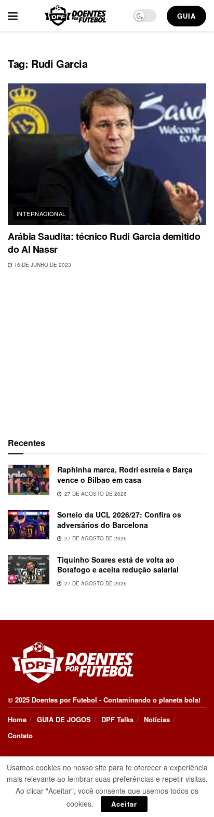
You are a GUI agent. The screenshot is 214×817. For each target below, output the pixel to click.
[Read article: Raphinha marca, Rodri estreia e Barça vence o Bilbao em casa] (28, 479)
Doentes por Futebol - (66, 700)
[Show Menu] (13, 15)
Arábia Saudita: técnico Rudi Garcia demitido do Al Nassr (104, 243)
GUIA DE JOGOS (64, 719)
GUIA (186, 16)
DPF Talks (117, 719)
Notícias (157, 719)
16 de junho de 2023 (41, 264)
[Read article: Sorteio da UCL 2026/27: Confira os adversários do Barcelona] (28, 524)
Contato (20, 735)
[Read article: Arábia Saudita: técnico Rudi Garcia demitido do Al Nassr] (107, 154)
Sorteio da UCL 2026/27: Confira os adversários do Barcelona (119, 519)
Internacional (41, 213)
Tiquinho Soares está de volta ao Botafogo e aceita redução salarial (118, 564)
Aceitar (124, 804)
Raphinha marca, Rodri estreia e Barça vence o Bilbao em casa (125, 474)
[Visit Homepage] (75, 15)
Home (17, 719)
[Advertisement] (107, 350)
